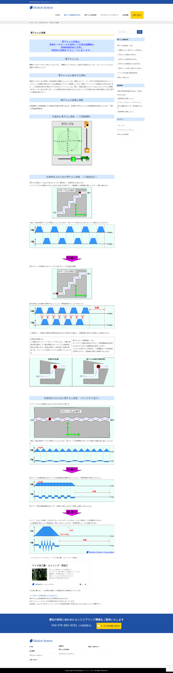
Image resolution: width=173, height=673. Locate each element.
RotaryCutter (121, 95)
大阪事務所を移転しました (125, 98)
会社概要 (126, 15)
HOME (57, 15)
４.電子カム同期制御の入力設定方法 (128, 64)
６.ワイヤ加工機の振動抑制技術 (127, 73)
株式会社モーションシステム (85, 670)
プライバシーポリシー (35, 655)
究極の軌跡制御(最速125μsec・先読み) (129, 91)
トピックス (120, 125)
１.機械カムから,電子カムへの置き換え (129, 50)
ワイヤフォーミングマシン (110, 15)
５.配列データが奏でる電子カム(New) (129, 68)
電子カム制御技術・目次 (125, 45)
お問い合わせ (137, 15)
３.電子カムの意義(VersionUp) (127, 59)
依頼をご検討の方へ (123, 77)
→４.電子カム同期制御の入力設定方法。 (44, 596)
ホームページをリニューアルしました (129, 102)
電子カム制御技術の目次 (72, 15)
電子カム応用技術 (90, 15)
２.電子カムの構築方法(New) (126, 54)
